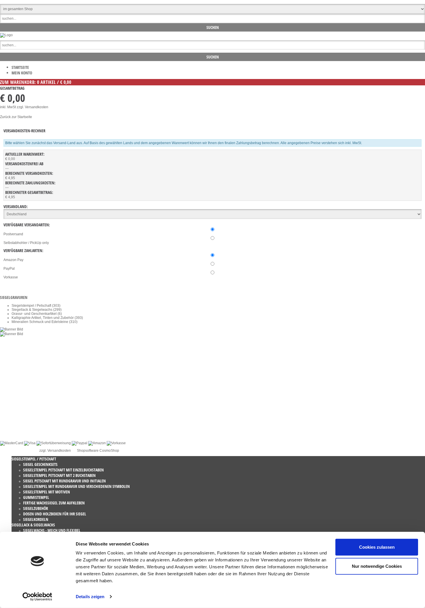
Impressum (20, 414)
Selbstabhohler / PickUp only (26, 243)
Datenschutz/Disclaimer (30, 410)
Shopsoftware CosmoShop (98, 451)
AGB (15, 406)
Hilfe (15, 422)
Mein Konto (22, 73)
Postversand (13, 234)
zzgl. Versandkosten (32, 107)
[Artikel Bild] (11, 329)
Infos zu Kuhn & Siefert (29, 430)
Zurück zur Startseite (16, 117)
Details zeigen (90, 596)
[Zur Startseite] (6, 35)
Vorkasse (10, 277)
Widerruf (18, 402)
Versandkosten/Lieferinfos (32, 418)
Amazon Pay (13, 260)
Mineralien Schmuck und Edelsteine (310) (44, 322)
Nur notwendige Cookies (377, 565)
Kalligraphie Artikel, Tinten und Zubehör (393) (47, 318)
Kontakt (17, 398)
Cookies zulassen (377, 547)
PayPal (9, 269)
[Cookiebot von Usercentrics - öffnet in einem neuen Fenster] (37, 596)
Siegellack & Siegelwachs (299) (37, 310)
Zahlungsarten (23, 426)
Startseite (20, 67)
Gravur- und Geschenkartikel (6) (37, 314)
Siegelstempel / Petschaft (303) (36, 306)
